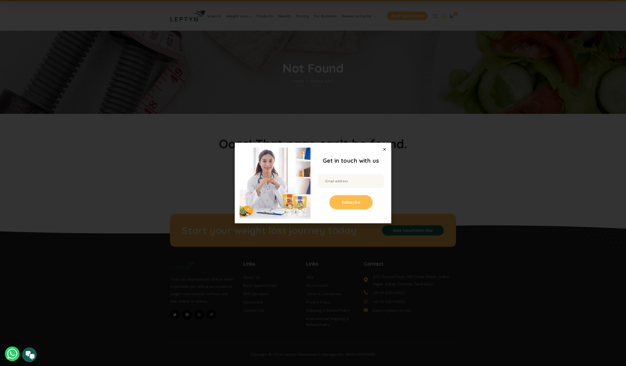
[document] (313, 183)
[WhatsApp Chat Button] (12, 353)
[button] (384, 149)
